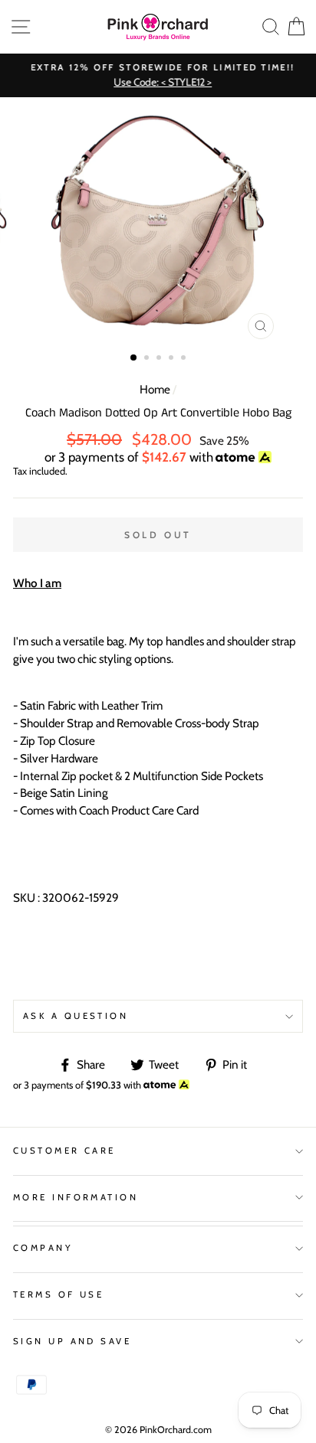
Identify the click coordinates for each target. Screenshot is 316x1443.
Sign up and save (72, 1341)
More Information (75, 1197)
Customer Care (64, 1150)
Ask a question (75, 1015)
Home (155, 389)
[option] (158, 75)
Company (43, 1247)
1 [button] (134, 358)
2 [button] (148, 359)
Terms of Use (58, 1294)
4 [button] (172, 359)
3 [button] (160, 359)
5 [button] (185, 359)
